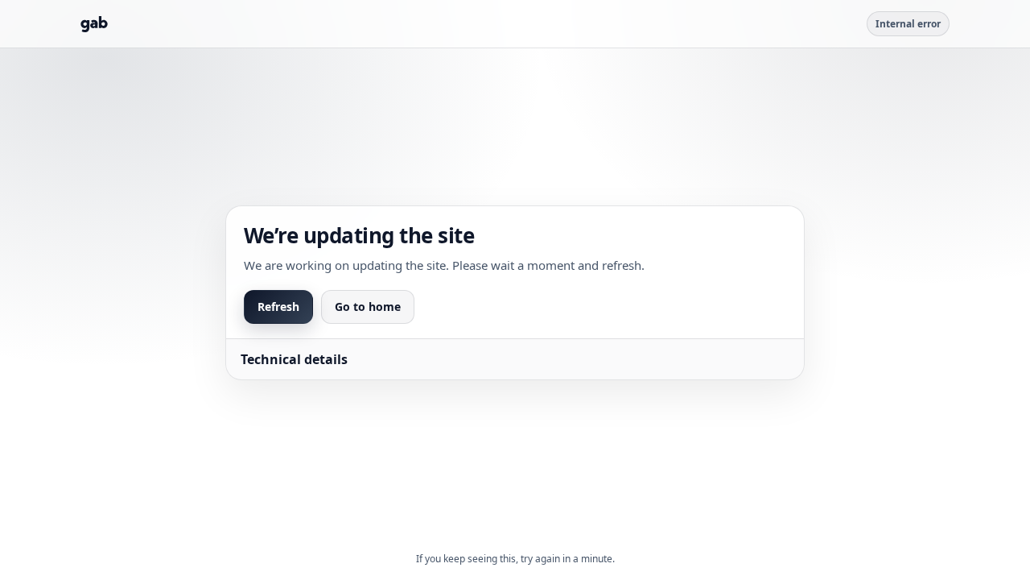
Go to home (368, 306)
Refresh (278, 306)
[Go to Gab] (94, 24)
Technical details (294, 359)
